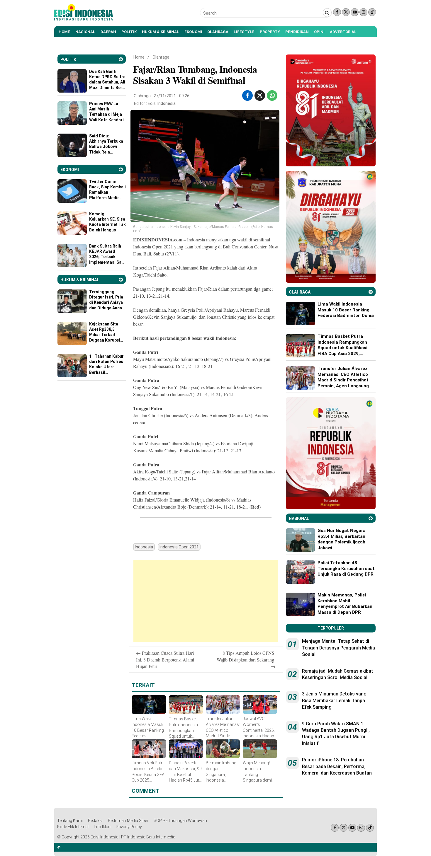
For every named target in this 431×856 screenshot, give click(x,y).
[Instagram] (363, 12)
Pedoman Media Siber (128, 820)
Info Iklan (102, 826)
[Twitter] (346, 12)
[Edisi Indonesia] (83, 19)
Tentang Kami (70, 820)
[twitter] (260, 95)
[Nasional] (371, 518)
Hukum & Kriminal (160, 32)
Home (64, 32)
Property (270, 32)
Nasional (85, 32)
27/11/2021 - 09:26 (171, 95)
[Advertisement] (205, 601)
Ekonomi (193, 32)
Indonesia (144, 547)
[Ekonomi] (121, 169)
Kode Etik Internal (73, 826)
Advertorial (343, 32)
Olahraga (217, 32)
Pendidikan (297, 32)
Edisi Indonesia (162, 103)
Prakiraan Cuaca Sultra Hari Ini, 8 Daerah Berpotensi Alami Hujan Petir (165, 659)
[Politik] (121, 59)
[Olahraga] (371, 292)
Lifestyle (244, 32)
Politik (129, 32)
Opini (319, 32)
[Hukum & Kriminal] (121, 279)
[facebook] (247, 95)
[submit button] (327, 12)
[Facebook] (337, 12)
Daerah (108, 32)
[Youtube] (355, 12)
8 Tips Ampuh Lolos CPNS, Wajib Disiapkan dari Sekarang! (246, 659)
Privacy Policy (129, 826)
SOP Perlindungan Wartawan (180, 820)
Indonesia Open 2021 (179, 547)
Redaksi (95, 820)
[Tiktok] (372, 12)
